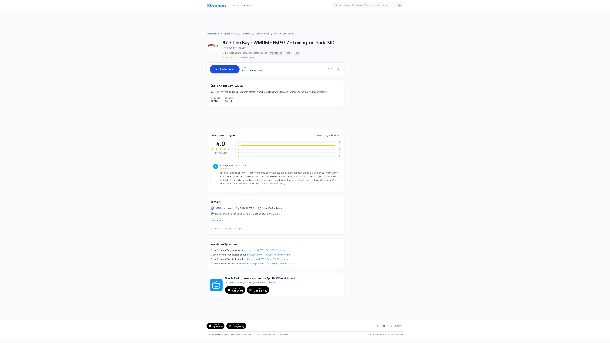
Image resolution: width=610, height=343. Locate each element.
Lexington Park (262, 33)
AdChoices (283, 334)
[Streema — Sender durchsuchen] (216, 5)
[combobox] (367, 5)
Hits (288, 52)
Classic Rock (276, 52)
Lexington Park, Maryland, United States (244, 52)
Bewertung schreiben (327, 135)
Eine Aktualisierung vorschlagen (226, 228)
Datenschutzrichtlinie (241, 334)
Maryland (246, 33)
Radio (235, 5)
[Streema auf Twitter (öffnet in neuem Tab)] (377, 325)
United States (230, 33)
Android (291, 278)
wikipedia (218, 220)
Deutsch (397, 326)
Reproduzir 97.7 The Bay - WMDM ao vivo (273, 263)
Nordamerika (213, 33)
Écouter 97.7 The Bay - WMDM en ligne (270, 254)
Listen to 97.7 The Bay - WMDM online (266, 250)
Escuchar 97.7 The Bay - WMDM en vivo (267, 259)
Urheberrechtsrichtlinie (264, 334)
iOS (278, 278)
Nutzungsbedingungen (217, 334)
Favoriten (247, 5)
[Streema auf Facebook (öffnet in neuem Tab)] (383, 325)
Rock (297, 52)
